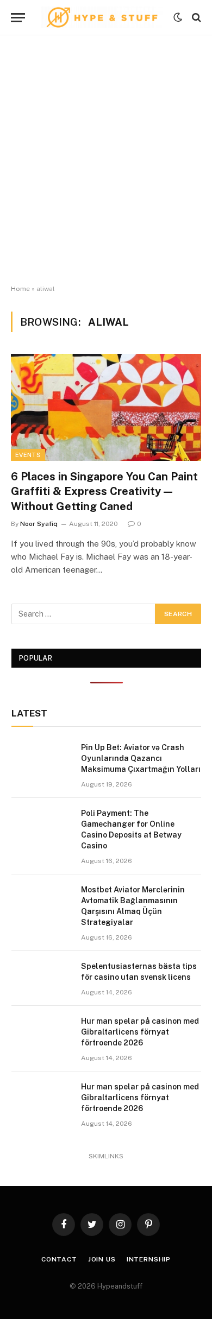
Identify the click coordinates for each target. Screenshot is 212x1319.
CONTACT (59, 1259)
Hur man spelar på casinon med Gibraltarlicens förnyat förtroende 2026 (140, 1032)
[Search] (195, 17)
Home (20, 289)
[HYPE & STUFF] (102, 17)
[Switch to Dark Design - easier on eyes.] (178, 17)
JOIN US (102, 1259)
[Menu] (18, 17)
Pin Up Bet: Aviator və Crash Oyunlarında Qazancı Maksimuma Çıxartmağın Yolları (141, 758)
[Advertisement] (106, 160)
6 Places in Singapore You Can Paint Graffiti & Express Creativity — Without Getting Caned (104, 491)
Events (28, 455)
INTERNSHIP (149, 1259)
